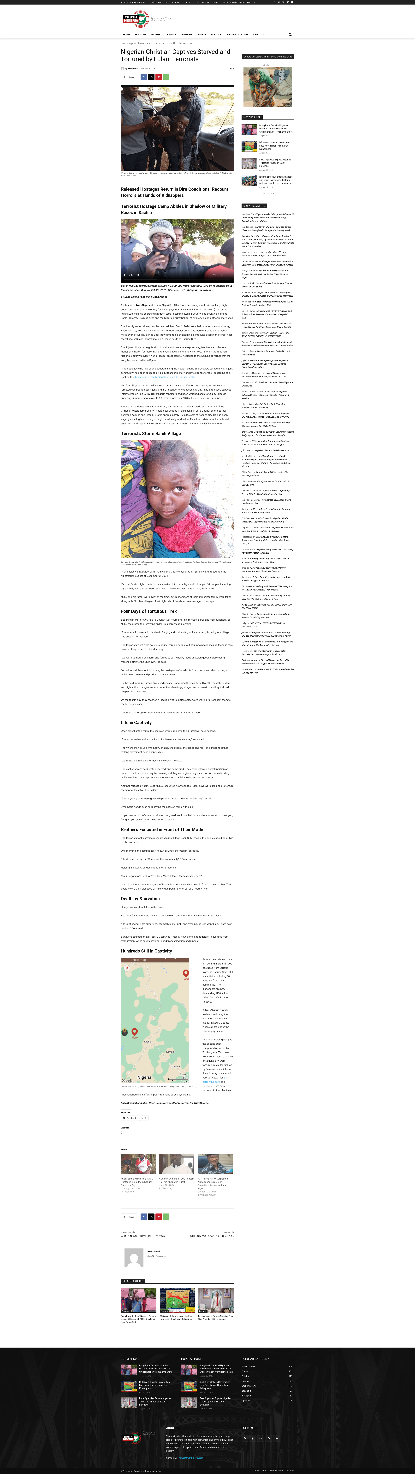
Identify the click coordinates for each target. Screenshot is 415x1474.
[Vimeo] (288, 2)
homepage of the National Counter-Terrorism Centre (165, 377)
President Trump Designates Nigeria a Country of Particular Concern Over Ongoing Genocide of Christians (265, 364)
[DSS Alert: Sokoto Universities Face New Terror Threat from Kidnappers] (177, 1300)
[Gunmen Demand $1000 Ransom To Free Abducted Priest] (176, 1164)
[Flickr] (260, 1438)
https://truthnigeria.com (157, 1256)
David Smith (248, 669)
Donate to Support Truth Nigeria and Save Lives (268, 56)
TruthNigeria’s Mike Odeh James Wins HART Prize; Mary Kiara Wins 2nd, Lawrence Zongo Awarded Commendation (268, 217)
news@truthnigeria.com (191, 1457)
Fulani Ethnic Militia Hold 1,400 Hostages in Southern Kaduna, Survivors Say (137, 1181)
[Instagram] (279, 2)
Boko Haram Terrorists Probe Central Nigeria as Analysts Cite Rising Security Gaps (265, 274)
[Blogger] (245, 1438)
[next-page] (128, 1330)
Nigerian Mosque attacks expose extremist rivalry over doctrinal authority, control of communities (276, 180)
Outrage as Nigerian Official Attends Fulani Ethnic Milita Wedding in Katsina (265, 395)
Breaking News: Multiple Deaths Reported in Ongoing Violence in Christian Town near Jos (265, 540)
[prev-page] (123, 1330)
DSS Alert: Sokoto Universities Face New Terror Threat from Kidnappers (274, 145)
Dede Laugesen (249, 660)
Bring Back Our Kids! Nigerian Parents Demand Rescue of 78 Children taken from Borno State (138, 1319)
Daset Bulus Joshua (251, 641)
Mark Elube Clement (252, 431)
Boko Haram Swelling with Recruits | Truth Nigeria (267, 586)
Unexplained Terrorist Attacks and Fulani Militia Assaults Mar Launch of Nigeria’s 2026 (267, 314)
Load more (267, 193)
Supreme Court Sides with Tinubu (261, 589)
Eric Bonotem (248, 518)
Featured (125, 1311)
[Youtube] (292, 2)
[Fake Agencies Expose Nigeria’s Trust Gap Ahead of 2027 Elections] (216, 1300)
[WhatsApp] (166, 77)
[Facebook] (274, 2)
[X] (283, 2)
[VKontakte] (276, 1438)
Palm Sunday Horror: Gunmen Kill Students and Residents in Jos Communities (268, 243)
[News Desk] (123, 68)
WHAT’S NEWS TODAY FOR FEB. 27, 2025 (212, 1236)
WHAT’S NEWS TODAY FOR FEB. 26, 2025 (143, 1236)
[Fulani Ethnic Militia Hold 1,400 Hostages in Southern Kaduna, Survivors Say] (138, 1164)
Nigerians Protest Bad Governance (272, 450)
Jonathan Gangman (251, 632)
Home (124, 43)
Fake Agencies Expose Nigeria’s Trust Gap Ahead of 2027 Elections (275, 162)
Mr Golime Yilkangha (252, 323)
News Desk (133, 68)
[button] (290, 34)
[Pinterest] (158, 77)
